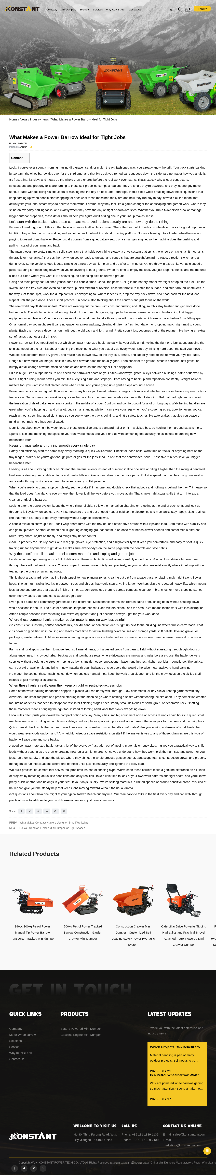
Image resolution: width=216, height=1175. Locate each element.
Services (98, 9)
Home (13, 119)
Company (51, 9)
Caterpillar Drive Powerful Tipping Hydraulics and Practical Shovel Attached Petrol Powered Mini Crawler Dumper (183, 935)
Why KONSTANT (116, 9)
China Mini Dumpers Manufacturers (172, 1162)
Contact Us (135, 9)
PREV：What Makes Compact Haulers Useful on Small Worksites (48, 822)
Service (14, 1047)
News (24, 119)
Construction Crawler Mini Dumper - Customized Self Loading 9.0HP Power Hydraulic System (133, 935)
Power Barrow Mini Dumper (27, 342)
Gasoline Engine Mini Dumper (80, 1034)
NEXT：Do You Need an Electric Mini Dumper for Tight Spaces (47, 828)
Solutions (84, 9)
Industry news (39, 119)
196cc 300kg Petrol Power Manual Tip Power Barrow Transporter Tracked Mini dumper (32, 932)
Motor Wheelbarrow (22, 1034)
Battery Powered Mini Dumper (80, 1028)
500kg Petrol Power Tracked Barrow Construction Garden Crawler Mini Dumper (83, 932)
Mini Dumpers (68, 9)
